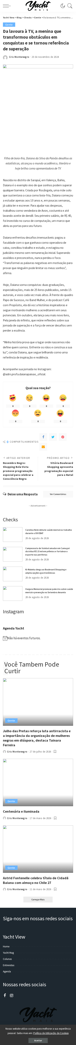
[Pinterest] (63, 437)
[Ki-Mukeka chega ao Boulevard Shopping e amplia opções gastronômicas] (12, 574)
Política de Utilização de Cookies (51, 1033)
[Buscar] (69, 6)
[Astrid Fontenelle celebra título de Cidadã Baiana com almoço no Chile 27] (38, 849)
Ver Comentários (58, 494)
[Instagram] (12, 995)
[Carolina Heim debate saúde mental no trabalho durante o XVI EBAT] (12, 534)
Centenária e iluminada (21, 811)
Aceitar (38, 1040)
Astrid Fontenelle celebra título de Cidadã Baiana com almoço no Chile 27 (35, 880)
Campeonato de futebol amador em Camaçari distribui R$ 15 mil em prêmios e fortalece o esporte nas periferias (47, 551)
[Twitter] (53, 437)
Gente (9, 24)
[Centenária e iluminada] (38, 782)
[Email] (43, 447)
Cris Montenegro (19, 57)
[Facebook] (43, 437)
